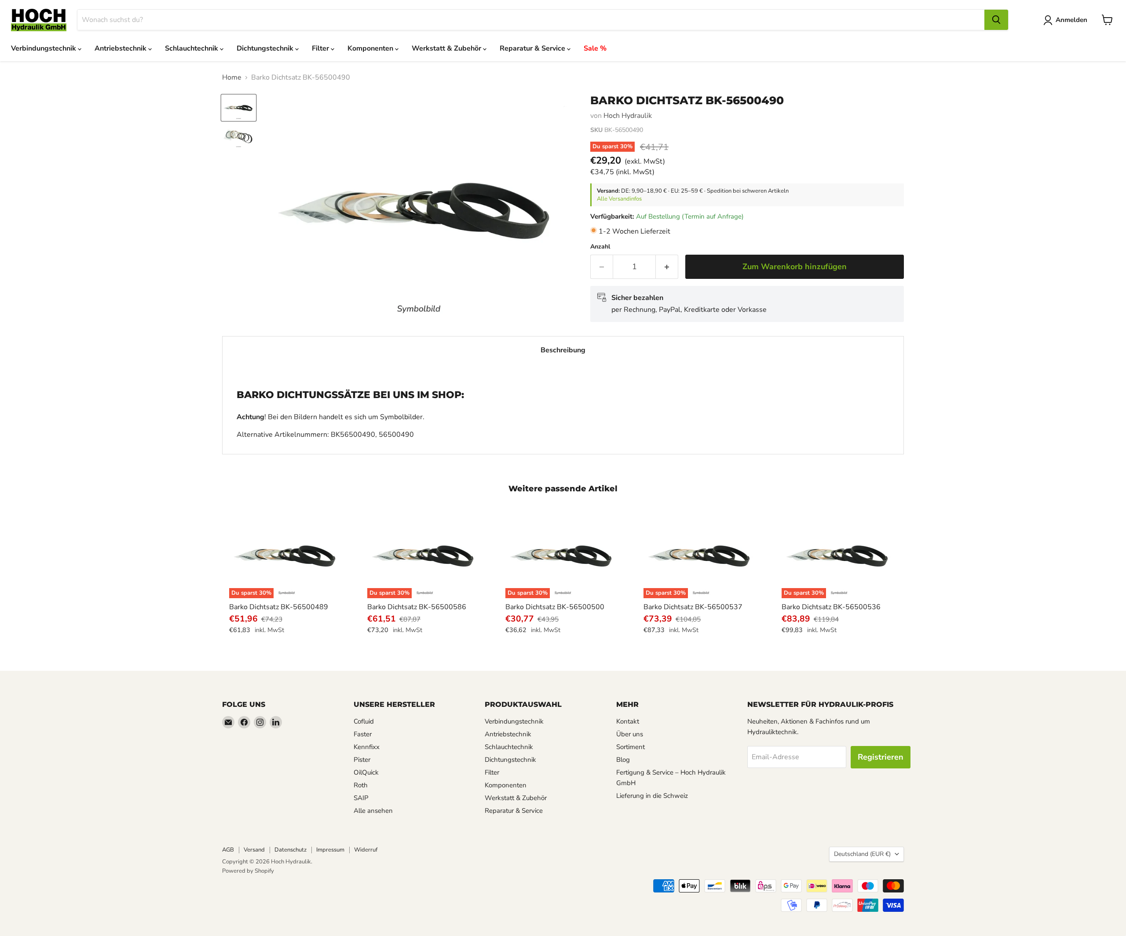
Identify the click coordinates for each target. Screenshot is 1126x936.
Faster (363, 734)
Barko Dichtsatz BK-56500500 (554, 607)
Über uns (629, 734)
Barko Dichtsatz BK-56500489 (278, 607)
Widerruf (365, 850)
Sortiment (630, 746)
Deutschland (862, 854)
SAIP (361, 797)
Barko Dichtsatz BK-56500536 (831, 607)
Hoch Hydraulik (627, 116)
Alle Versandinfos (619, 199)
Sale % (595, 48)
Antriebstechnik (121, 48)
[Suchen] (996, 20)
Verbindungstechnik (44, 48)
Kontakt (627, 721)
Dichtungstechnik (266, 48)
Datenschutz (290, 850)
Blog (623, 759)
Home (231, 77)
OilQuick (366, 772)
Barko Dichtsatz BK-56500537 (692, 607)
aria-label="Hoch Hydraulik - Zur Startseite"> (38, 20)
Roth (361, 785)
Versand (254, 850)
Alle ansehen (373, 810)
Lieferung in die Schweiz (652, 795)
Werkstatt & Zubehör (447, 48)
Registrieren (880, 757)
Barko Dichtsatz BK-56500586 (416, 607)
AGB (228, 850)
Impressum (330, 850)
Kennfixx (367, 746)
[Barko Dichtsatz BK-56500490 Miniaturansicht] (238, 108)
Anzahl (600, 246)
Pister (362, 759)
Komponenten (371, 48)
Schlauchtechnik (192, 48)
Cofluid (364, 721)
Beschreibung (563, 350)
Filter (321, 48)
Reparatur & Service (533, 48)
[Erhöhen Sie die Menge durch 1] (667, 267)
